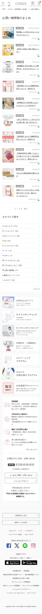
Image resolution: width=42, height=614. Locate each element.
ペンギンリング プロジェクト (15, 593)
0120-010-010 (25, 464)
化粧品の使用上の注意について (13, 575)
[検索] (9, 3)
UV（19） (7, 241)
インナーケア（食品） (16, 534)
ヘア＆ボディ (29, 531)
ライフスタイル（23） (12, 260)
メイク (20, 531)
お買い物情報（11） (11, 270)
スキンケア (12, 531)
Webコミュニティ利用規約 (11, 586)
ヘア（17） (8, 251)
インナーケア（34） (11, 246)
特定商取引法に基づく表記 (21, 578)
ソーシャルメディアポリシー (21, 589)
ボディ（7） (8, 255)
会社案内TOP (17, 571)
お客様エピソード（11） (11, 275)
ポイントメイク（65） (12, 236)
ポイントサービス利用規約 (30, 586)
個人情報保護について (32, 575)
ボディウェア (29, 534)
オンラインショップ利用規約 (21, 582)
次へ (26, 209)
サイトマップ (31, 593)
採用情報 (26, 571)
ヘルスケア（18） (9, 280)
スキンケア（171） (11, 226)
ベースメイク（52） (11, 231)
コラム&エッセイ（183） (13, 265)
